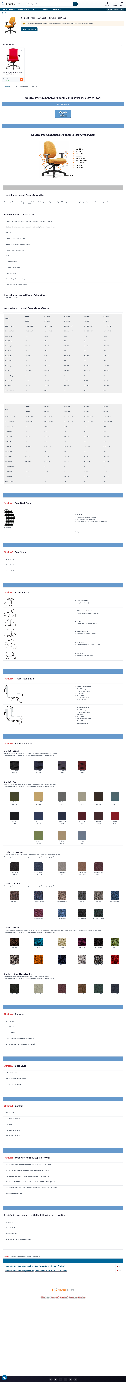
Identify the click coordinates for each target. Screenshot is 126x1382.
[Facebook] (51, 1379)
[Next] (122, 44)
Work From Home (23, 9)
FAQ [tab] (15, 86)
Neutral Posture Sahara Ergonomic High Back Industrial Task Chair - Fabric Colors (36, 1271)
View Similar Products (29, 29)
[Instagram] (70, 1379)
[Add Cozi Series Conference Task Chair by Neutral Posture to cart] (21, 79)
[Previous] (118, 44)
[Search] (75, 4)
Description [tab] (6, 86)
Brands (45, 9)
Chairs (6, 13)
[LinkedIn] (75, 1379)
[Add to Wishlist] (21, 50)
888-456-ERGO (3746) (116, 9)
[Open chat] (4, 1377)
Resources (56, 9)
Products (36, 9)
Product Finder (8, 9)
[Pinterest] (65, 1379)
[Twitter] (56, 1379)
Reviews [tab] (34, 86)
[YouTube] (60, 1379)
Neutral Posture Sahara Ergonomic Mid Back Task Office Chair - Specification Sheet (37, 1266)
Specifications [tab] (24, 86)
